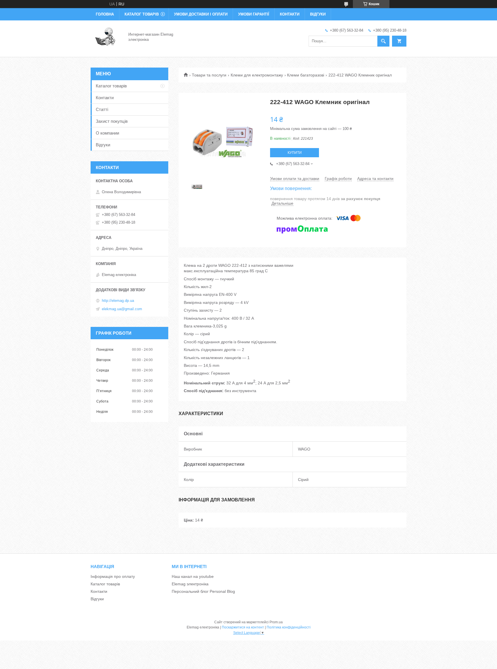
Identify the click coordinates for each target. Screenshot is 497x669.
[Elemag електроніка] (106, 36)
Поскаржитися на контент (243, 627)
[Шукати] (383, 41)
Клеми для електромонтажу (257, 75)
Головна (105, 14)
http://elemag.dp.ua (118, 300)
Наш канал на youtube (193, 576)
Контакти (289, 14)
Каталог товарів (142, 14)
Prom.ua (276, 622)
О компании (107, 133)
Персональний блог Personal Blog (203, 591)
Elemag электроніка (190, 584)
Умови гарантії (253, 14)
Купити (295, 153)
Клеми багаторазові (305, 75)
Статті (102, 109)
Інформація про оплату (113, 576)
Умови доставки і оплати (201, 14)
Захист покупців (112, 121)
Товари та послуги (209, 75)
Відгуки (318, 14)
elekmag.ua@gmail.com (122, 309)
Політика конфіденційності (289, 627)
